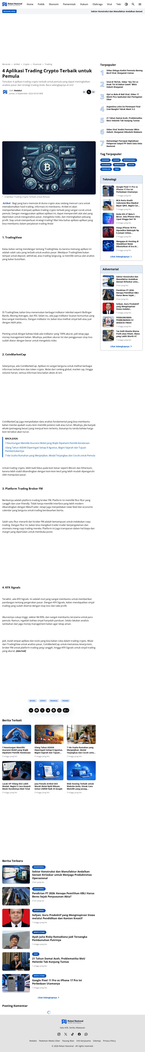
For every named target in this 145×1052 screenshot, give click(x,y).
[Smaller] (84, 92)
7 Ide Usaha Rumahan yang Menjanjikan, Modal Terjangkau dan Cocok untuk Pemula (50, 455)
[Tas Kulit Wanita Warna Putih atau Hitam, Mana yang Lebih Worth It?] (108, 335)
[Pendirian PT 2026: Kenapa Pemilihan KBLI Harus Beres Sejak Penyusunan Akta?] (16, 896)
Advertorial (39, 867)
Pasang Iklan (68, 1040)
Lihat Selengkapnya (47, 997)
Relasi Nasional (66, 1046)
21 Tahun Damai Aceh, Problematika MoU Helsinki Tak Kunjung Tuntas (58, 960)
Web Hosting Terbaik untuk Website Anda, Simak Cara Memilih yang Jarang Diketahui (80, 786)
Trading (65, 701)
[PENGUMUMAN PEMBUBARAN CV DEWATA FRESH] (108, 322)
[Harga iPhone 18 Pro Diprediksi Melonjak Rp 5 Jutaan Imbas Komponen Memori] (108, 232)
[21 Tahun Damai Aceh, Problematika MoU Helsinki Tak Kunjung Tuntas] (16, 961)
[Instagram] (59, 1034)
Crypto (43, 701)
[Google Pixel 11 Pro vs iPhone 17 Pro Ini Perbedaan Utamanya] (16, 983)
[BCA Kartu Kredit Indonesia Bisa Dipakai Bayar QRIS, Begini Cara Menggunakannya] (108, 204)
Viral (109, 4)
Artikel (33, 701)
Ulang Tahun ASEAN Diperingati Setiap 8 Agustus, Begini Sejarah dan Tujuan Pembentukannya (49, 750)
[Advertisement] (72, 38)
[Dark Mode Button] (126, 4)
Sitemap (97, 1040)
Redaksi (33, 1040)
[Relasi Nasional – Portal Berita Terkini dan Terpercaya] (12, 4)
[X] (42, 710)
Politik (41, 4)
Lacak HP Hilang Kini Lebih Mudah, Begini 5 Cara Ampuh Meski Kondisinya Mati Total (16, 786)
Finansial (54, 701)
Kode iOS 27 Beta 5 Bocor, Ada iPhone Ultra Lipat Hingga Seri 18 (128, 216)
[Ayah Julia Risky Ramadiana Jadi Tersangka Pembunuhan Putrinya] (16, 940)
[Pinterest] (53, 710)
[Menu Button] (140, 4)
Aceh (36, 954)
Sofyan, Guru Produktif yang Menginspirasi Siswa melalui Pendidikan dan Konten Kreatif (63, 916)
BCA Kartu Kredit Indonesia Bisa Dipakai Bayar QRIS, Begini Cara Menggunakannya (127, 203)
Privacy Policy (109, 1040)
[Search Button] (133, 4)
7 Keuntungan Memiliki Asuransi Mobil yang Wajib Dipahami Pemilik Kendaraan (47, 443)
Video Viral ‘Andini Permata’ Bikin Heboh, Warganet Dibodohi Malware (124, 130)
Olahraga (98, 4)
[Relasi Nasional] (73, 1021)
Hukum (84, 4)
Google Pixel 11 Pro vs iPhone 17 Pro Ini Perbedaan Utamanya (57, 982)
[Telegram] (48, 710)
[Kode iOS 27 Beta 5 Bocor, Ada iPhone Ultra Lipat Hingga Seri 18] (108, 218)
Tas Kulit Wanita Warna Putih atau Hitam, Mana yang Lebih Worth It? (128, 334)
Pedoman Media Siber (49, 1040)
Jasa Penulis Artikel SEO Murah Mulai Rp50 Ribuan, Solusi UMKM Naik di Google (48, 786)
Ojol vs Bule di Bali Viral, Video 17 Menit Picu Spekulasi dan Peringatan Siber (124, 97)
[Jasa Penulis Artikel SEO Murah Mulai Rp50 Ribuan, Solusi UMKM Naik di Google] (49, 770)
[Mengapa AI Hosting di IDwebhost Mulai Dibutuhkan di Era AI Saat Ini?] (108, 245)
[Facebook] (36, 710)
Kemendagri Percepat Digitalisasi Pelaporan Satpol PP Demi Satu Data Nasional (124, 143)
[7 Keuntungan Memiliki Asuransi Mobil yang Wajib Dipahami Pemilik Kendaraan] (16, 734)
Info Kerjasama (83, 1040)
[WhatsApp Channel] (86, 1034)
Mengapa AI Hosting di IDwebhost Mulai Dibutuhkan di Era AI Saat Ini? (127, 244)
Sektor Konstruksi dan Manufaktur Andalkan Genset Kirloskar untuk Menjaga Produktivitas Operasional (62, 875)
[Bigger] (93, 92)
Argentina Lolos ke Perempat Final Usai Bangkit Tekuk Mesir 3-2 (123, 107)
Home (30, 4)
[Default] (89, 92)
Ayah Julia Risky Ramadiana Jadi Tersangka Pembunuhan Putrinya (59, 938)
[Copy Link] (31, 710)
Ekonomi (53, 4)
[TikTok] (72, 1034)
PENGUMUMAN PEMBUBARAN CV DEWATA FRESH (124, 320)
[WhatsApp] (59, 710)
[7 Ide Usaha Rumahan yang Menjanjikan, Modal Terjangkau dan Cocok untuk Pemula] (81, 734)
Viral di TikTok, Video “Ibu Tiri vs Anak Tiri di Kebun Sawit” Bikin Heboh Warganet (122, 84)
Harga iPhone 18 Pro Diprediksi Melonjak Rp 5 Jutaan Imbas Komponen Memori (127, 230)
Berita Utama (39, 932)
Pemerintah (69, 4)
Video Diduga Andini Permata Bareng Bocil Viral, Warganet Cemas (124, 71)
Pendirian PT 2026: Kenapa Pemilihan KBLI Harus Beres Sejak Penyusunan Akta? (63, 895)
